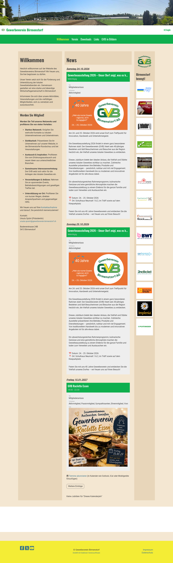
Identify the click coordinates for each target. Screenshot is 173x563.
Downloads (86, 39)
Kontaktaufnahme (49, 207)
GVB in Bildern (109, 39)
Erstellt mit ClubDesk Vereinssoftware (86, 553)
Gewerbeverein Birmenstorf (24, 30)
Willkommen (63, 39)
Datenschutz (147, 552)
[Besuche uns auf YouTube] (32, 548)
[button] (98, 145)
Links (96, 39)
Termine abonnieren (78, 476)
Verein (75, 39)
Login (168, 29)
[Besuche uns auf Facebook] (22, 548)
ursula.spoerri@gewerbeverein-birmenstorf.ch (38, 221)
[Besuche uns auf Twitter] (27, 548)
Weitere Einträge (75, 486)
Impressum (148, 550)
